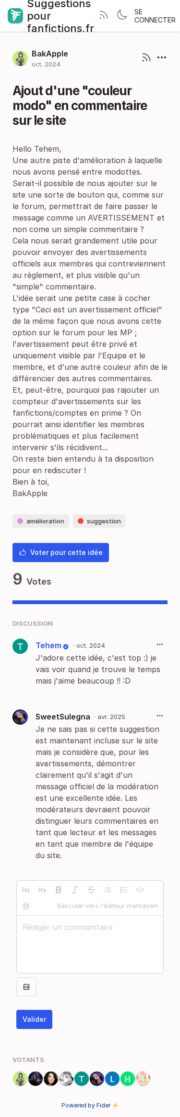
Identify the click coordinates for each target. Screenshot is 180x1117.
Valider (34, 1019)
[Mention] (26, 906)
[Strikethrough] (91, 890)
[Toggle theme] (122, 16)
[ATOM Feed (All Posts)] (103, 15)
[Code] (140, 890)
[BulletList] (107, 890)
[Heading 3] (42, 890)
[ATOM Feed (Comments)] (146, 58)
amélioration (45, 521)
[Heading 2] (26, 890)
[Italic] (75, 890)
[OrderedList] (124, 890)
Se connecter (155, 16)
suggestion (104, 521)
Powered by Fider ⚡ (90, 1105)
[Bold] (58, 890)
